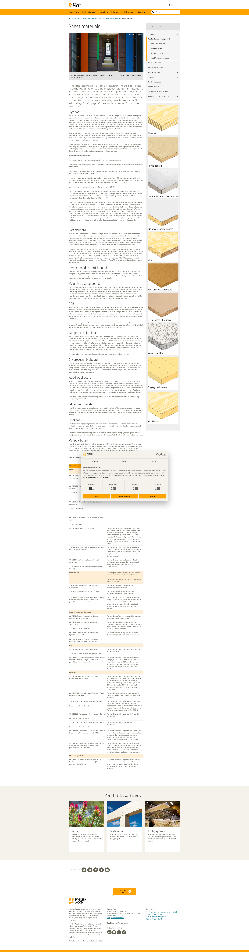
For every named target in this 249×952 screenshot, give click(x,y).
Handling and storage (155, 68)
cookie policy (104, 477)
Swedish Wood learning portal (156, 917)
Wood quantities (153, 87)
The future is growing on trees (158, 91)
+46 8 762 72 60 (118, 916)
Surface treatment (154, 72)
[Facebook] (119, 932)
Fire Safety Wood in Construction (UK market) (161, 912)
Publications (128, 12)
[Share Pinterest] (95, 869)
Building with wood (88, 12)
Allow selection (124, 496)
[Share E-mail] (107, 869)
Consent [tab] (95, 461)
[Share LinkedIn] (89, 869)
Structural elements (157, 53)
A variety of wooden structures (158, 96)
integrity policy (91, 477)
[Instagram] (124, 932)
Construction (92, 18)
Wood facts (74, 12)
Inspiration (103, 12)
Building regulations (154, 82)
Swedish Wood (75, 5)
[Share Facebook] (101, 869)
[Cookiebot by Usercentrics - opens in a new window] (157, 454)
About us (140, 12)
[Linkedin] (109, 932)
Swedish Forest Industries (154, 919)
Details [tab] (124, 461)
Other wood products (158, 44)
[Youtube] (114, 932)
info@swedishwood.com (115, 918)
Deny (96, 496)
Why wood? (152, 34)
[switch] (113, 488)
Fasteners (151, 77)
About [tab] (154, 461)
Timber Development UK (154, 914)
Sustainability (116, 12)
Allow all (152, 496)
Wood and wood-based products (109, 18)
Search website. (153, 12)
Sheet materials (156, 48)
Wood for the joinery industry (160, 58)
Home (71, 18)
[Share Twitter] (84, 869)
